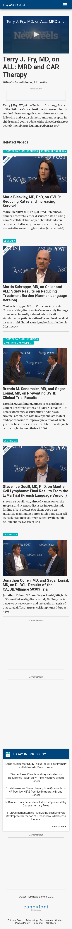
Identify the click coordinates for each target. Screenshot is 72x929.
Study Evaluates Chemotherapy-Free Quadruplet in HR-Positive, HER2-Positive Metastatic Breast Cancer (36, 791)
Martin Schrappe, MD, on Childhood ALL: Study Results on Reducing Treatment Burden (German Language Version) (35, 293)
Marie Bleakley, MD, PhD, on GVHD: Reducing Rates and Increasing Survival (32, 201)
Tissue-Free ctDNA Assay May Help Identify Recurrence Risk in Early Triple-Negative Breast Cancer (36, 778)
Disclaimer (37, 923)
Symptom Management (18, 343)
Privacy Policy (22, 923)
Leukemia (9, 241)
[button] (36, 34)
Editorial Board (15, 920)
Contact (59, 920)
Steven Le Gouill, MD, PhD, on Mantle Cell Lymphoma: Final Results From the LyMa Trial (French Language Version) (35, 491)
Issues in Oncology (53, 151)
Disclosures (46, 920)
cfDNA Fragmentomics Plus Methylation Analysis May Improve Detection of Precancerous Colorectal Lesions (36, 816)
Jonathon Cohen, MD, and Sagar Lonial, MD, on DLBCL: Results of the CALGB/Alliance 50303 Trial (36, 585)
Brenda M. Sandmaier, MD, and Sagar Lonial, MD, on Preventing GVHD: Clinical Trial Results (34, 393)
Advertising (32, 920)
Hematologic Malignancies (21, 151)
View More (58, 826)
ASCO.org (51, 923)
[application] (36, 35)
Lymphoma (10, 441)
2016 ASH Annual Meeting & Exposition (25, 82)
